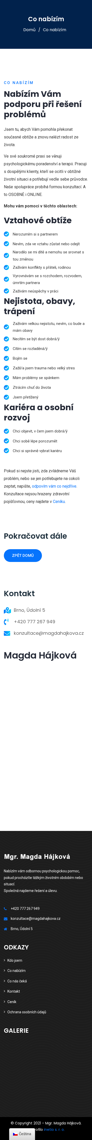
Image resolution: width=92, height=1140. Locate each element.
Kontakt (13, 991)
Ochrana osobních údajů (26, 1012)
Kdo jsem (14, 960)
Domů (29, 30)
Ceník (11, 1002)
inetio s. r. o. (54, 1129)
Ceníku (59, 501)
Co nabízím (16, 971)
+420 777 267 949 (34, 621)
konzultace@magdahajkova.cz (49, 633)
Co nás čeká (17, 981)
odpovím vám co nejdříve (54, 486)
